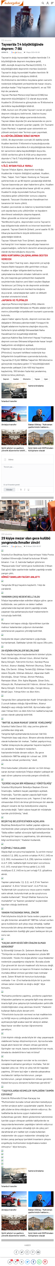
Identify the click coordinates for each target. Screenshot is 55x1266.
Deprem (6, 379)
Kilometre (26, 379)
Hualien (16, 379)
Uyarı (46, 379)
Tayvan (37, 379)
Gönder (9, 489)
